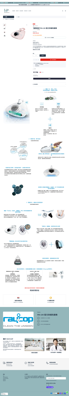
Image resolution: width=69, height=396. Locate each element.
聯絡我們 (4, 379)
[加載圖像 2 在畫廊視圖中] (4, 28)
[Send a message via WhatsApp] (67, 392)
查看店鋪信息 (37, 65)
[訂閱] (65, 378)
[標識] (7, 11)
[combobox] (41, 17)
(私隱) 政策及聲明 (5, 378)
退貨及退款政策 (5, 377)
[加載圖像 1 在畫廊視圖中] (4, 25)
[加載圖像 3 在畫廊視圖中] (4, 31)
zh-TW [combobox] (42, 72)
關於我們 (4, 380)
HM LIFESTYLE (59, 394)
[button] (65, 10)
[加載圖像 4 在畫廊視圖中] (4, 35)
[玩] (18, 320)
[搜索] (17, 17)
